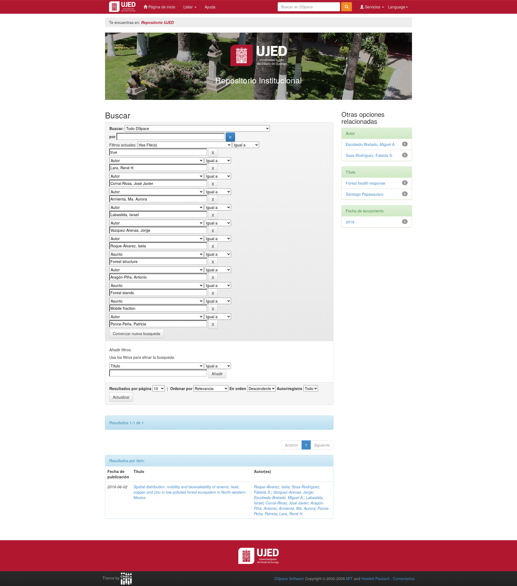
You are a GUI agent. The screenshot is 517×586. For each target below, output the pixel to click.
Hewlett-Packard (375, 578)
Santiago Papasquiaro (364, 194)
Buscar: (116, 128)
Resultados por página (130, 388)
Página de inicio (161, 6)
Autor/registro (289, 388)
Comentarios (404, 578)
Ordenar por (181, 388)
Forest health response (365, 183)
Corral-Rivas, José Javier (287, 503)
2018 (350, 221)
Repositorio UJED (157, 22)
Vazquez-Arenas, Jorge (293, 492)
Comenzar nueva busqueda (136, 333)
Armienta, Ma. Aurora (297, 508)
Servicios (372, 6)
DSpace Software (289, 578)
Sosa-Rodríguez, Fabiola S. (369, 155)
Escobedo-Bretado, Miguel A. (279, 497)
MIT (349, 578)
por (112, 136)
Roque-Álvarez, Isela (271, 486)
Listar (188, 6)
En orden (237, 388)
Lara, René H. (291, 513)
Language (396, 6)
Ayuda (210, 6)
